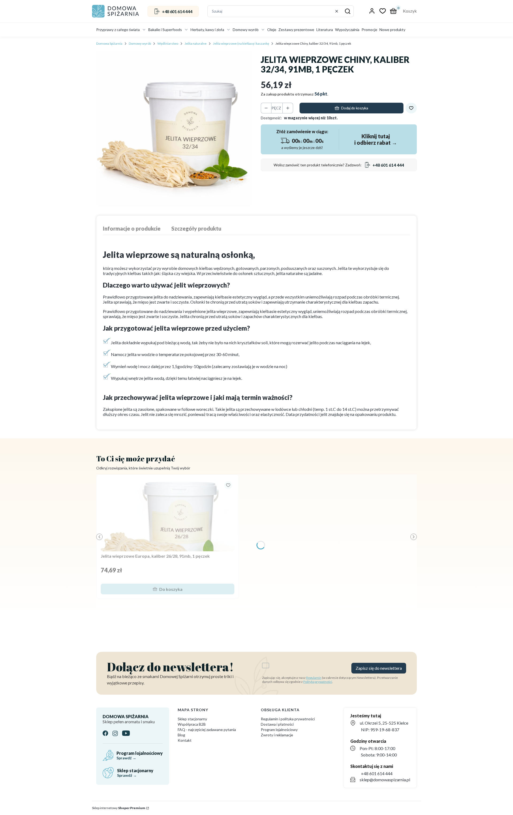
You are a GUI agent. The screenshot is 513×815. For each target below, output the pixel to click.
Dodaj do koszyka (354, 108)
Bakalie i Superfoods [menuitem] (165, 29)
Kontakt (185, 740)
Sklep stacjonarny (192, 719)
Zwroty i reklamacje (277, 735)
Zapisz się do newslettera (379, 668)
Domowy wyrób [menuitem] (246, 29)
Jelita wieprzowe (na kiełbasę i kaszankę (241, 43)
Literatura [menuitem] (324, 29)
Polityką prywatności (317, 682)
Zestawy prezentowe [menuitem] (296, 29)
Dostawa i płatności (277, 724)
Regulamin (313, 678)
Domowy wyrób (140, 43)
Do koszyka (170, 589)
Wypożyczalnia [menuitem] (347, 29)
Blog (181, 735)
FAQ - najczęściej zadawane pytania (207, 729)
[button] (347, 11)
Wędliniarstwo (167, 43)
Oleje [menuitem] (271, 29)
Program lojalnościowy (279, 729)
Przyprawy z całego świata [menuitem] (118, 29)
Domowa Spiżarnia (109, 43)
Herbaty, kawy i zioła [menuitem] (207, 29)
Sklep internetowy (118, 808)
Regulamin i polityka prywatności (288, 719)
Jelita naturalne (196, 43)
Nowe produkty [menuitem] (392, 29)
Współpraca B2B (192, 724)
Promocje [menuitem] (369, 29)
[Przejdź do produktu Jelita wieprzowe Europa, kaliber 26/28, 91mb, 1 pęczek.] (167, 515)
